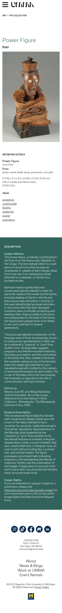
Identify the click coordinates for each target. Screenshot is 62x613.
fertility (6, 207)
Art (4, 15)
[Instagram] (14, 529)
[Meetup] (39, 529)
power (6, 215)
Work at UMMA (31, 570)
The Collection (18, 15)
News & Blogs (31, 565)
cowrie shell (9, 203)
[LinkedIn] (47, 529)
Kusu (5, 46)
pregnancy (8, 219)
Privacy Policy (41, 587)
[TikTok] (22, 529)
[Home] (22, 5)
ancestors (8, 199)
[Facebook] (31, 529)
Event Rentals (31, 575)
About (31, 561)
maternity (8, 211)
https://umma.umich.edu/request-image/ (28, 490)
